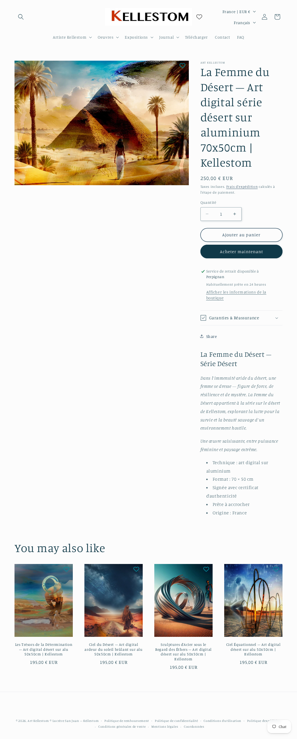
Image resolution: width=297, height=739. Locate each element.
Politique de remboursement (126, 721)
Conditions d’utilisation (222, 721)
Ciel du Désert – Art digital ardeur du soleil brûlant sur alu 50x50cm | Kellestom (113, 649)
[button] (21, 16)
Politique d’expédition (264, 721)
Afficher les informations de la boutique (236, 294)
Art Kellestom (38, 721)
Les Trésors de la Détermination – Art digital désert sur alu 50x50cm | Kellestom (44, 649)
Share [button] (211, 336)
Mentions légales (164, 726)
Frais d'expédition (242, 186)
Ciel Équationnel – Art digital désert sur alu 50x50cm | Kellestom (253, 649)
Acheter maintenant (241, 251)
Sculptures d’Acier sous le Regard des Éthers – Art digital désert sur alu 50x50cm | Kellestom (183, 652)
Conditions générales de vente (122, 726)
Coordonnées (194, 726)
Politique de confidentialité (176, 721)
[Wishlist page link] (199, 17)
